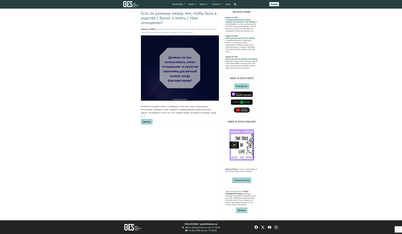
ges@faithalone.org (208, 224)
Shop (228, 4)
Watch (202, 4)
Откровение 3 (175, 32)
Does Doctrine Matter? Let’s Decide (240, 38)
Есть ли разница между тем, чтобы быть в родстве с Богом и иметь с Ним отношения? (179, 17)
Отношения (187, 32)
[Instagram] (276, 227)
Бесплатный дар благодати (185, 29)
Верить (201, 29)
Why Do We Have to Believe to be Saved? (242, 59)
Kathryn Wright (163, 29)
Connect (216, 4)
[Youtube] (269, 227)
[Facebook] (256, 227)
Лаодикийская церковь (158, 32)
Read (190, 4)
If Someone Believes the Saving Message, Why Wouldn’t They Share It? (241, 21)
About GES (177, 4)
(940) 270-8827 (191, 224)
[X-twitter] (263, 227)
